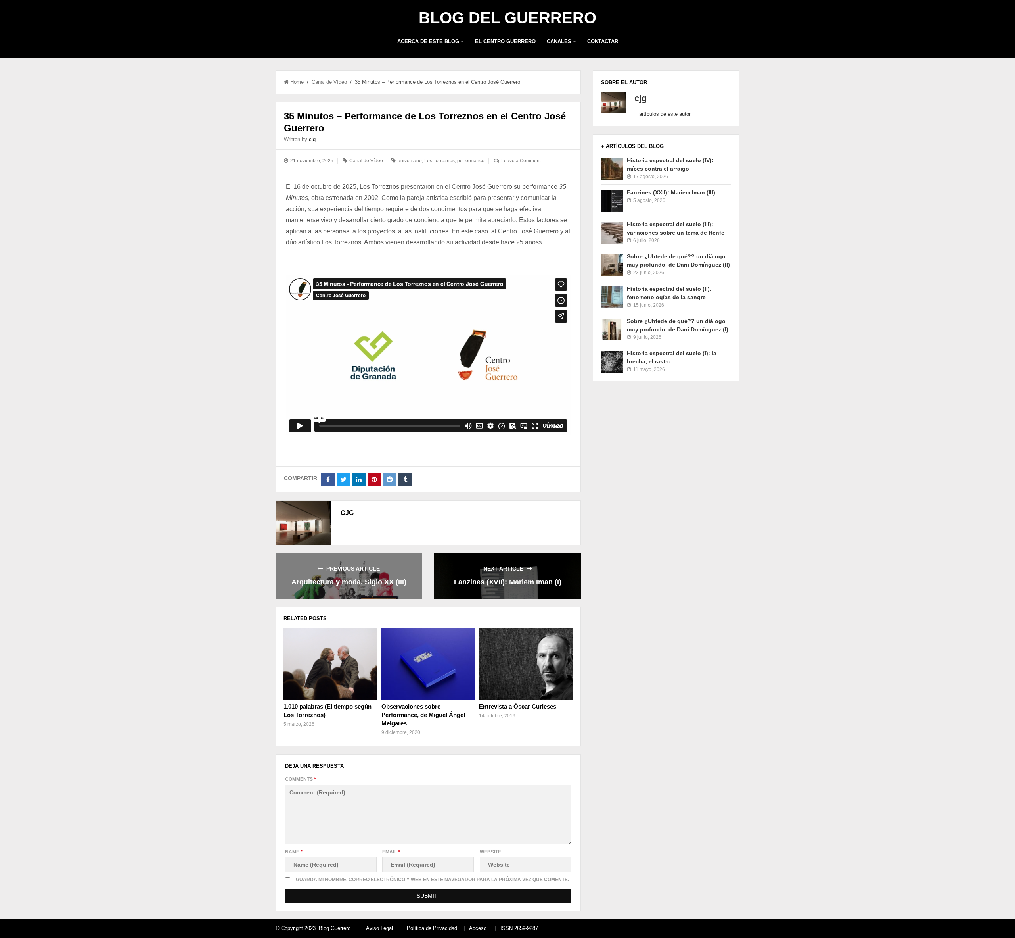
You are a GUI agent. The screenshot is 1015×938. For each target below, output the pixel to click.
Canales (559, 41)
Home (297, 82)
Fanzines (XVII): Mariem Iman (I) (507, 582)
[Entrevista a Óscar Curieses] (526, 664)
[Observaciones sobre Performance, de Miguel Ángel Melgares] (428, 664)
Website (490, 852)
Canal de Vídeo (329, 82)
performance (471, 160)
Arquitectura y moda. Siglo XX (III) (348, 582)
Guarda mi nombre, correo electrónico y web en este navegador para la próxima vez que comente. (432, 879)
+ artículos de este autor (662, 114)
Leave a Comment (521, 160)
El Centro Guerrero (505, 41)
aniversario (410, 160)
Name (294, 852)
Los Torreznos (439, 160)
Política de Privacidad (432, 928)
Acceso (477, 928)
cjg (312, 139)
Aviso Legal (379, 928)
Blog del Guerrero (507, 18)
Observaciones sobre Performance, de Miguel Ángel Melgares (423, 715)
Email (391, 852)
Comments (300, 779)
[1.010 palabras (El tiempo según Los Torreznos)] (330, 664)
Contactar (602, 41)
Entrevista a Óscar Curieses (517, 706)
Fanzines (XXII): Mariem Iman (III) (671, 192)
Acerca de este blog (428, 41)
